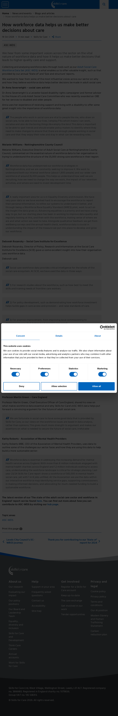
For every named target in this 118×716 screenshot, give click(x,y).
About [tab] (97, 336)
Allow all (96, 386)
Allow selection (59, 386)
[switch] (44, 374)
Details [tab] (59, 336)
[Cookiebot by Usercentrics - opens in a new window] (102, 327)
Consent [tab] (20, 336)
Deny (21, 386)
